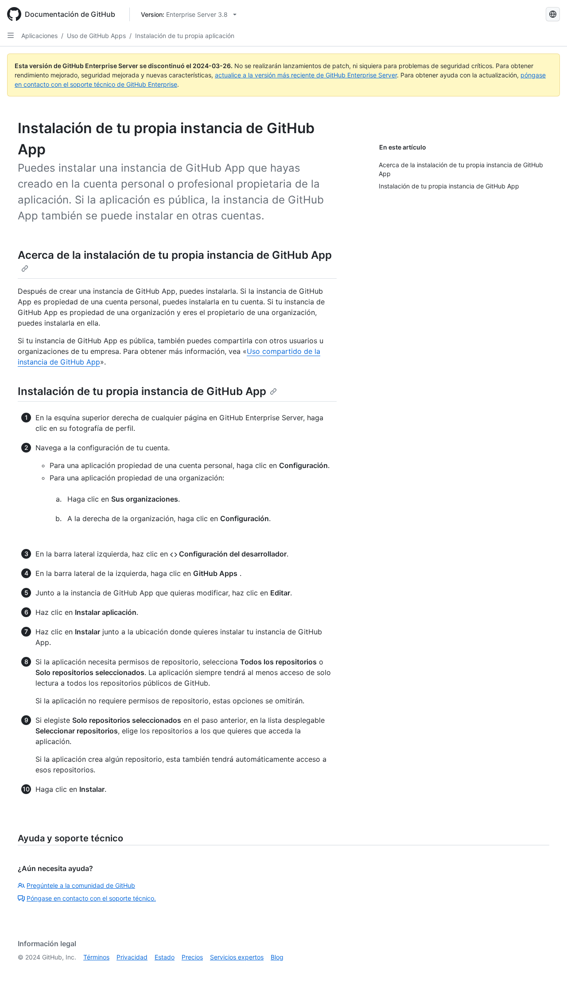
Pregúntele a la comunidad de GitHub (81, 885)
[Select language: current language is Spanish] (553, 14)
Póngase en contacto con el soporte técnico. (91, 898)
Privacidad (132, 957)
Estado (165, 957)
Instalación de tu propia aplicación (184, 35)
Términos (96, 957)
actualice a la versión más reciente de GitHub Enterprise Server (306, 75)
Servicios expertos (237, 957)
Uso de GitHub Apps (96, 35)
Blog (277, 957)
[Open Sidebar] (11, 35)
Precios (192, 957)
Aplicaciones (39, 35)
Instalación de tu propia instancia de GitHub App (142, 391)
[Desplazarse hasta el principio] (547, 970)
